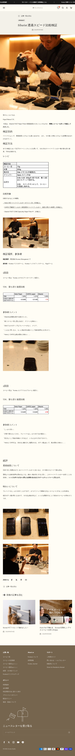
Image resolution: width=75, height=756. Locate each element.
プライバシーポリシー (10, 695)
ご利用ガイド (51, 657)
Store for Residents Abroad (55, 667)
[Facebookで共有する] (12, 580)
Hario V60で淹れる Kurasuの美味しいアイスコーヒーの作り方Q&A (55, 629)
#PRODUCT (21, 20)
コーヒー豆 (6, 657)
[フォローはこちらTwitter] (9, 742)
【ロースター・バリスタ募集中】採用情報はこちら (26, 2)
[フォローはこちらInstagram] (13, 742)
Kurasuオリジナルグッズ (11, 674)
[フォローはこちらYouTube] (18, 742)
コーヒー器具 (10, 664)
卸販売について (52, 664)
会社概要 (6, 688)
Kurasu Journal (32, 664)
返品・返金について (9, 702)
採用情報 (31, 660)
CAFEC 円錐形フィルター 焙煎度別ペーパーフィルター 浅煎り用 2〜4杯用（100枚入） (33, 207)
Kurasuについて (33, 657)
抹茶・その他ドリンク (10, 671)
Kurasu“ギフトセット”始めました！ (16, 628)
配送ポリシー (7, 698)
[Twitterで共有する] (16, 580)
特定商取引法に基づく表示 (11, 691)
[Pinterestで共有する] (21, 580)
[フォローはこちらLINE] (23, 742)
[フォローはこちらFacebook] (4, 742)
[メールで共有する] (26, 580)
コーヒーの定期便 (9, 660)
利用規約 (6, 685)
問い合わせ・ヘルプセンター (56, 660)
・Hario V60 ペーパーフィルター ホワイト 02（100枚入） (22, 203)
